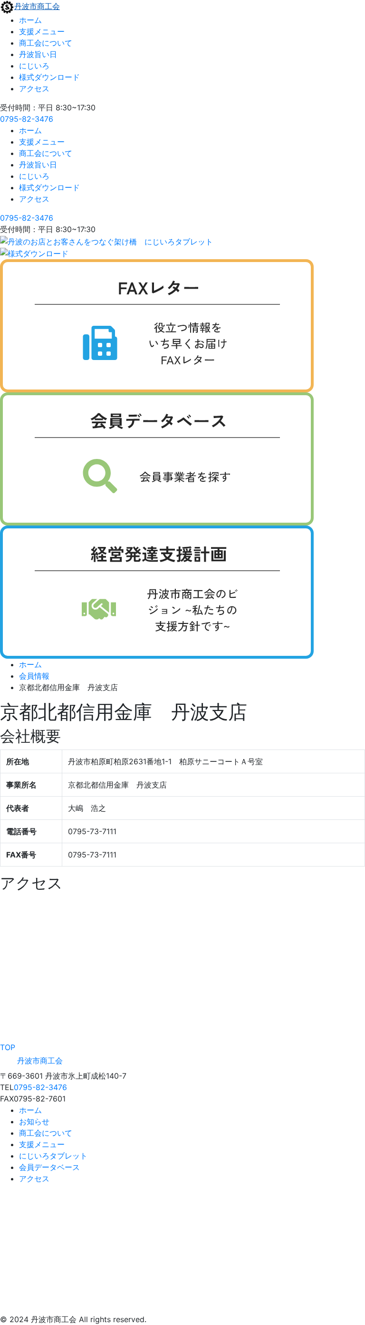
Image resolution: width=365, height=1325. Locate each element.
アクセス (34, 88)
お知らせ (34, 1121)
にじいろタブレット (53, 1155)
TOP (7, 1047)
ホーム (30, 20)
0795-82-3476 (26, 119)
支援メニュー (42, 31)
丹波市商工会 (37, 6)
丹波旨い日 (38, 54)
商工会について (45, 43)
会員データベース (49, 1167)
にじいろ (34, 65)
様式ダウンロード (49, 77)
